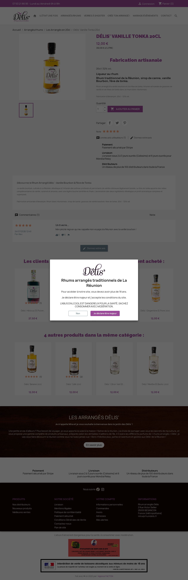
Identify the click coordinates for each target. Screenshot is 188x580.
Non (78, 313)
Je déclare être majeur (105, 313)
